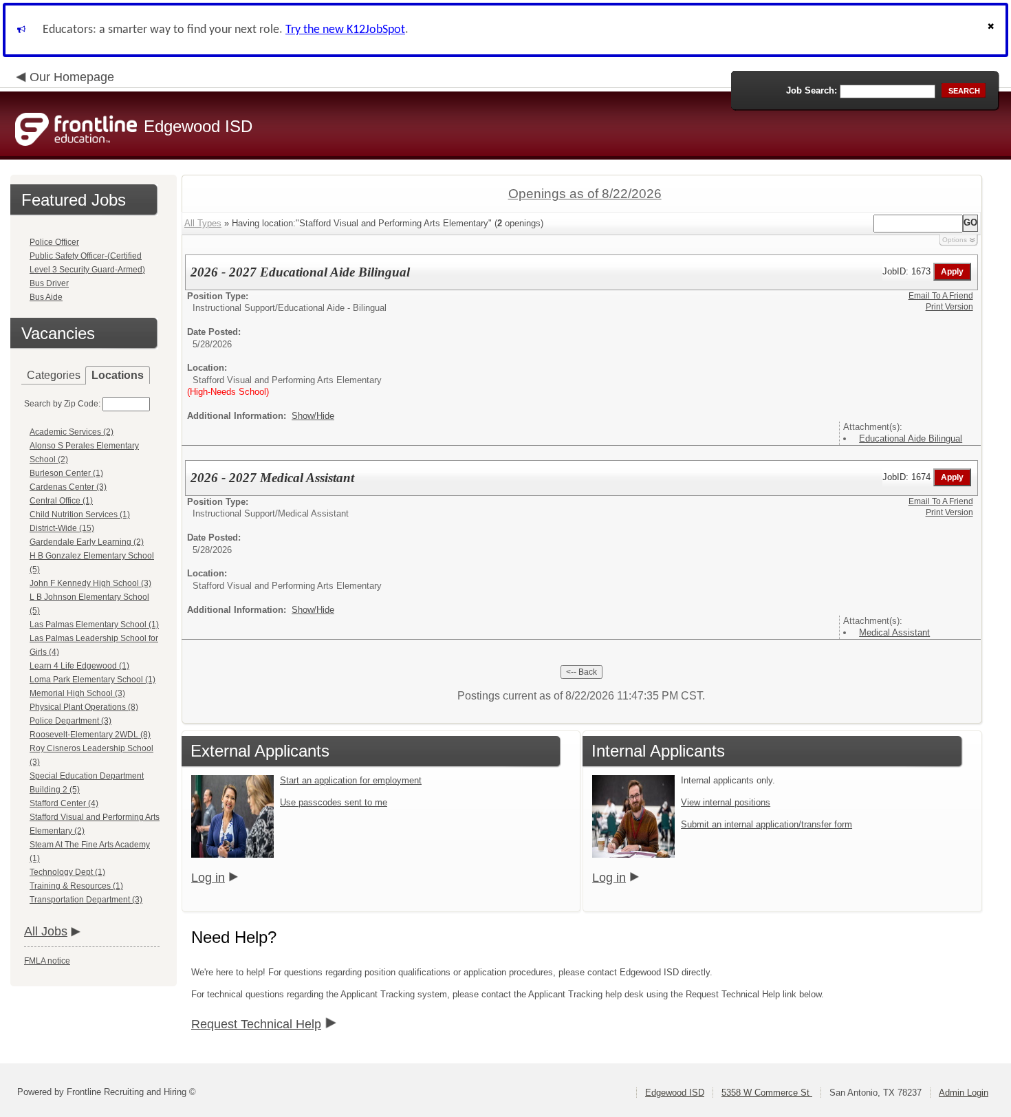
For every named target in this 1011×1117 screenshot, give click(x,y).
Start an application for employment (351, 780)
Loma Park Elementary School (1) (92, 679)
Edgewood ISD (674, 1092)
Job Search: (811, 90)
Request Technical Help (256, 1024)
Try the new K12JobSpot (345, 29)
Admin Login (963, 1092)
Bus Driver (49, 283)
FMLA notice (47, 961)
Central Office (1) (61, 501)
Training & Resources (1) (76, 886)
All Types (202, 223)
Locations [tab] (117, 375)
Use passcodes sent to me (333, 802)
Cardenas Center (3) (68, 487)
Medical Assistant (894, 632)
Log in (208, 877)
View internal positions (725, 802)
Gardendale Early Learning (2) (87, 542)
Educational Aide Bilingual (910, 438)
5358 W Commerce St (766, 1092)
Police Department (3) (70, 721)
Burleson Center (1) (66, 473)
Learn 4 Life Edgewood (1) (79, 666)
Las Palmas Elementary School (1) (94, 624)
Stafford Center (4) (64, 803)
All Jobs (45, 931)
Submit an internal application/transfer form (766, 824)
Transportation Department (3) (86, 899)
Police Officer (54, 242)
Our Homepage (72, 77)
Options (954, 239)
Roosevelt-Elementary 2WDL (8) (90, 734)
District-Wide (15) (62, 528)
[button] (992, 30)
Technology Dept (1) (67, 872)
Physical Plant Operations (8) (84, 707)
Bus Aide (46, 297)
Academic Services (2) (71, 432)
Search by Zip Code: (62, 404)
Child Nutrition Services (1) (80, 514)
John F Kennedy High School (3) (90, 583)
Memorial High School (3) (77, 693)
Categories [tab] (53, 375)
